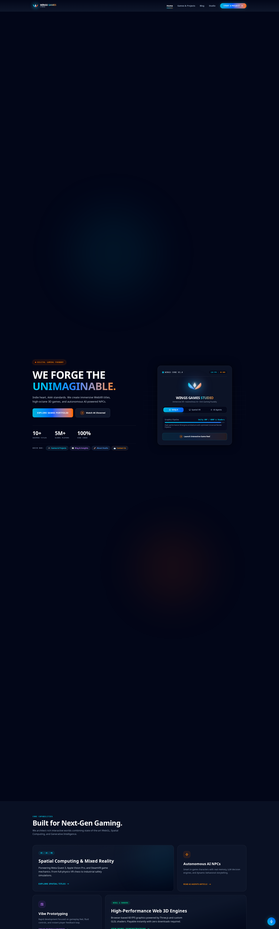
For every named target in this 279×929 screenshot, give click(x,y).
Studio (212, 5)
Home (170, 5)
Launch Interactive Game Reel (197, 436)
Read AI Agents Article (195, 884)
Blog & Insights (80, 448)
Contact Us (120, 448)
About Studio (101, 448)
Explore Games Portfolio (52, 412)
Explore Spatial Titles (52, 883)
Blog (202, 5)
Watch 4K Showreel (95, 412)
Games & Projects (186, 5)
